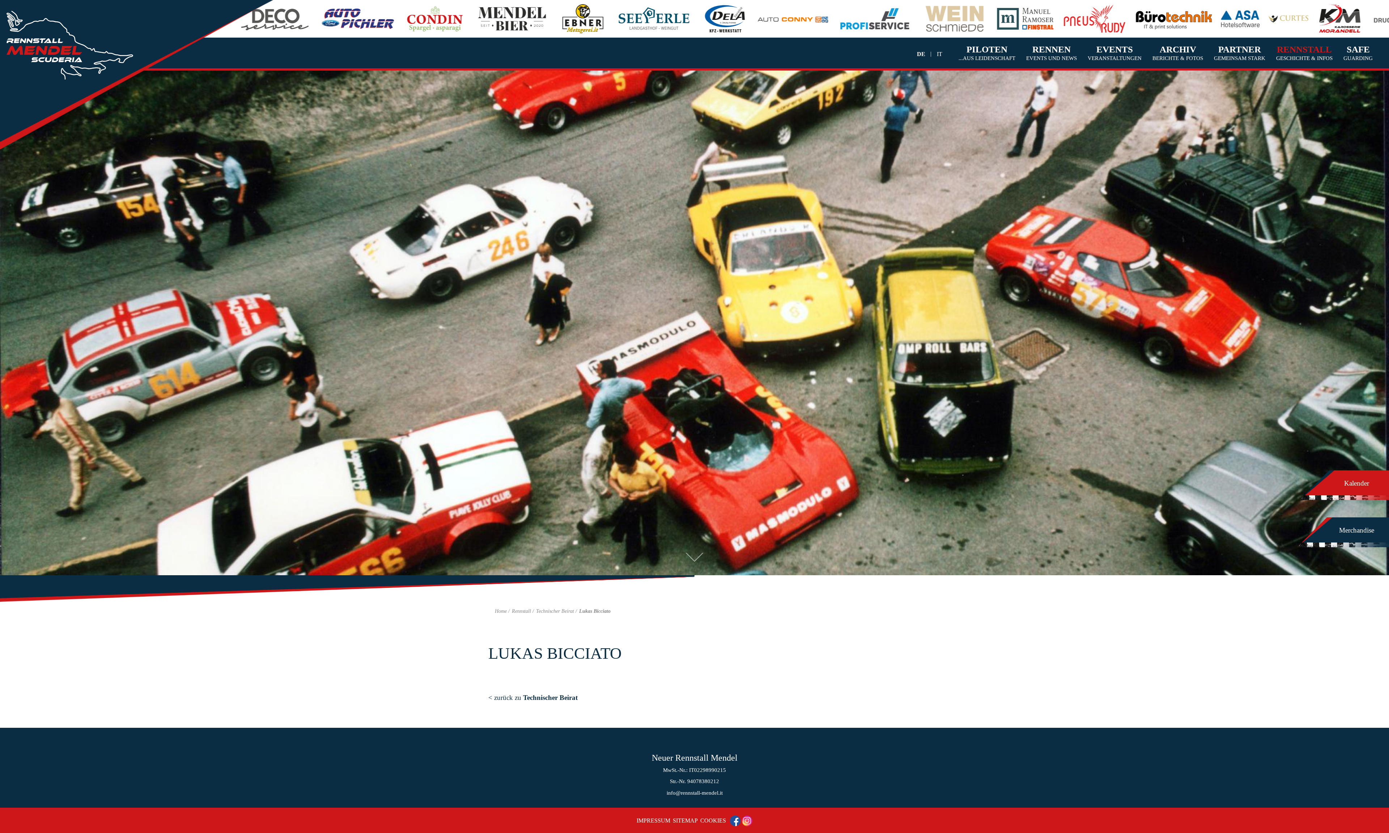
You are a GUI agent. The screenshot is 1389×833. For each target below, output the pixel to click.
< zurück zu (533, 697)
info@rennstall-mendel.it (695, 793)
